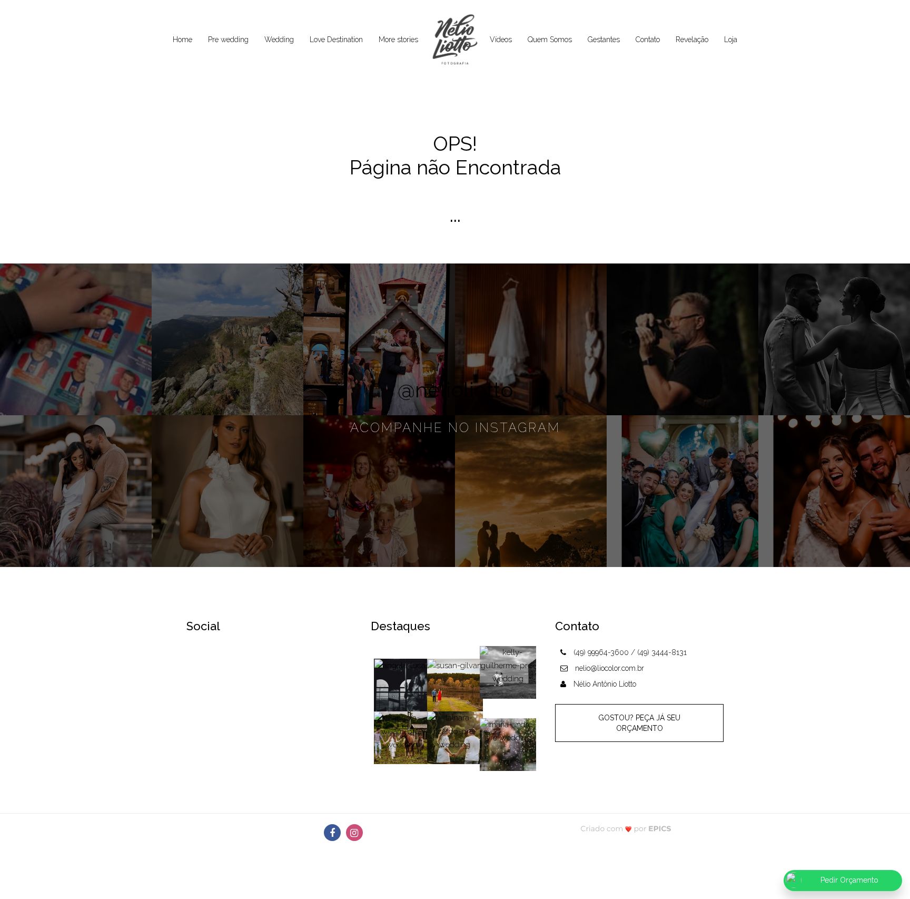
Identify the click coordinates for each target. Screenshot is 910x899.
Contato (648, 39)
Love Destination (336, 39)
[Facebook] (332, 833)
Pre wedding (228, 39)
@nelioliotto (455, 389)
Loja (730, 39)
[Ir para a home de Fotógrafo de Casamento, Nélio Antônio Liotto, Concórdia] (454, 40)
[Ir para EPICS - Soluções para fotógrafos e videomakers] (626, 828)
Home (182, 39)
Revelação (692, 39)
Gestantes (604, 39)
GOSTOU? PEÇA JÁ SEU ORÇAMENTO (639, 723)
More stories (398, 39)
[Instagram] (354, 833)
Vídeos (501, 39)
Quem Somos (550, 39)
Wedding (279, 39)
